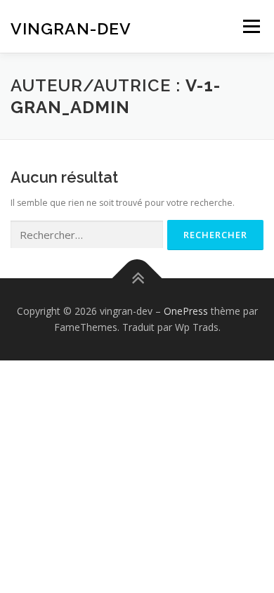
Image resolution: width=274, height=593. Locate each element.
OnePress (186, 311)
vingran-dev (71, 27)
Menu (250, 26)
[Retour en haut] (137, 278)
